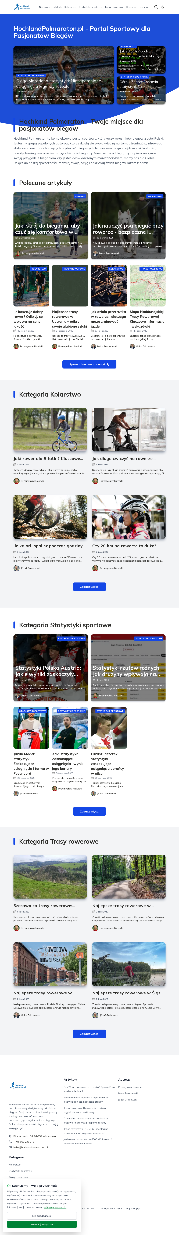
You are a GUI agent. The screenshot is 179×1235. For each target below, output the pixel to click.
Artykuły (70, 1079)
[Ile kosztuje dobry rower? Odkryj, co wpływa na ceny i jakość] (31, 285)
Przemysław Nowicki (33, 253)
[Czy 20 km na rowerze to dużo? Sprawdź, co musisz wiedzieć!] (129, 517)
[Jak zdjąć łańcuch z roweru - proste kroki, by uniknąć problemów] (141, 60)
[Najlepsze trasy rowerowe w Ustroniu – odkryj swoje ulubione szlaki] (70, 285)
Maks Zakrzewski (109, 253)
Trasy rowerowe (114, 7)
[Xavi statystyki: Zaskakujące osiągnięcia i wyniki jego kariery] (70, 728)
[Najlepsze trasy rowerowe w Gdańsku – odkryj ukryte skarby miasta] (129, 877)
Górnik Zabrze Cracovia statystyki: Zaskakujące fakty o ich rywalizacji (139, 86)
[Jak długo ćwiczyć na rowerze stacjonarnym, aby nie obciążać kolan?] (129, 429)
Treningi (143, 7)
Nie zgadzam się (42, 1215)
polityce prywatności (54, 1207)
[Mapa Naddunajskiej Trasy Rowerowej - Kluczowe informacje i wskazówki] (148, 285)
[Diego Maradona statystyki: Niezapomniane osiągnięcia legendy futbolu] (63, 75)
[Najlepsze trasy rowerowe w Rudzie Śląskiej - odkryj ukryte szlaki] (50, 964)
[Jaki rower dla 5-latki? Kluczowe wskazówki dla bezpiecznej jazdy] (50, 429)
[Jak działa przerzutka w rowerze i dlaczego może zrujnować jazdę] (109, 285)
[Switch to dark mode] (162, 7)
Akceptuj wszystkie (42, 1224)
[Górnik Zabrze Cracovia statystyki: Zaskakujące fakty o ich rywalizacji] (141, 90)
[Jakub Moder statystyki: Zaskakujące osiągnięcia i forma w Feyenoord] (31, 728)
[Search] (156, 7)
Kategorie (16, 1157)
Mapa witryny (132, 1208)
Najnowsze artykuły (50, 7)
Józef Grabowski (30, 568)
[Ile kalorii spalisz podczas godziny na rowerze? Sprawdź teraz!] (50, 517)
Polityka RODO (89, 1208)
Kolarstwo (70, 7)
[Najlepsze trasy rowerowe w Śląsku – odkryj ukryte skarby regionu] (129, 964)
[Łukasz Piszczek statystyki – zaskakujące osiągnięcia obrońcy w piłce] (109, 728)
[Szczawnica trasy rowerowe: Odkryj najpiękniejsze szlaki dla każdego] (50, 877)
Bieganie (131, 7)
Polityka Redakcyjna (111, 1208)
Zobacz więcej (89, 586)
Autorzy (124, 1079)
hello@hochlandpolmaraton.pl (30, 1147)
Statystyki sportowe (90, 7)
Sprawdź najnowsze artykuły (89, 364)
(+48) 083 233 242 (23, 1141)
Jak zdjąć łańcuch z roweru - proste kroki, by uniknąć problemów (140, 56)
